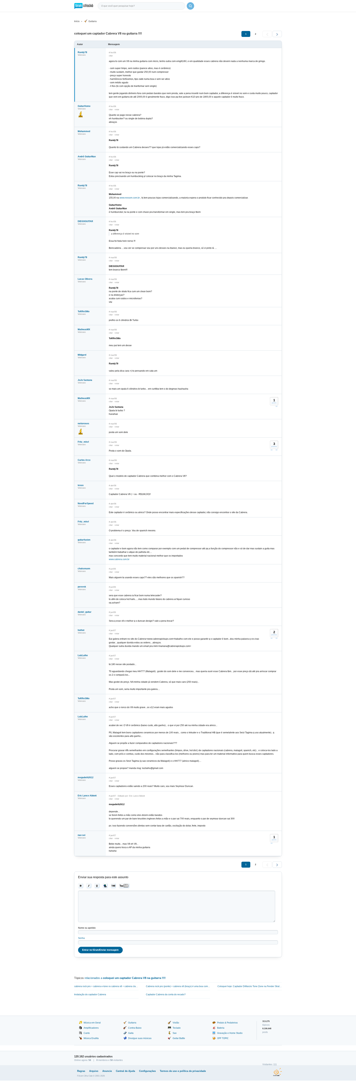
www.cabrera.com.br (119, 559)
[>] (277, 34)
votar (117, 109)
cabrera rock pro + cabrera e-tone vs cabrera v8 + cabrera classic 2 (106, 986)
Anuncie (107, 1071)
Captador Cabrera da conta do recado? (166, 994)
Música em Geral (92, 1022)
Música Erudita (91, 1038)
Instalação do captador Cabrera (90, 994)
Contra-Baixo (134, 1028)
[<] (267, 34)
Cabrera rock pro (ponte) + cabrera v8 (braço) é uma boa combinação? (178, 986)
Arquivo (93, 1071)
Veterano (82, 55)
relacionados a (125, 977)
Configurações (147, 1071)
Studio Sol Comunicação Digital (277, 1072)
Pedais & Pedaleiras (227, 1022)
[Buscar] (190, 6)
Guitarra (92, 21)
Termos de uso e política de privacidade (183, 1071)
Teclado (177, 1028)
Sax (175, 1033)
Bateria (220, 1028)
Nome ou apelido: (87, 928)
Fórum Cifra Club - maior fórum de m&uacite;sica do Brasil (83, 6)
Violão (176, 1022)
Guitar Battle (179, 1038)
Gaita (131, 1033)
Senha (81, 938)
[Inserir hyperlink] (105, 885)
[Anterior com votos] (272, 450)
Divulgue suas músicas (139, 1038)
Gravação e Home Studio (230, 1033)
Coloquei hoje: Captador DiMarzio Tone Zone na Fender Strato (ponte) (249, 986)
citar (111, 56)
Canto (87, 1033)
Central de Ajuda (125, 1071)
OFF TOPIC (223, 1038)
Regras (81, 1071)
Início (77, 21)
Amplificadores (91, 1028)
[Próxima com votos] (276, 406)
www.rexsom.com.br (130, 197)
